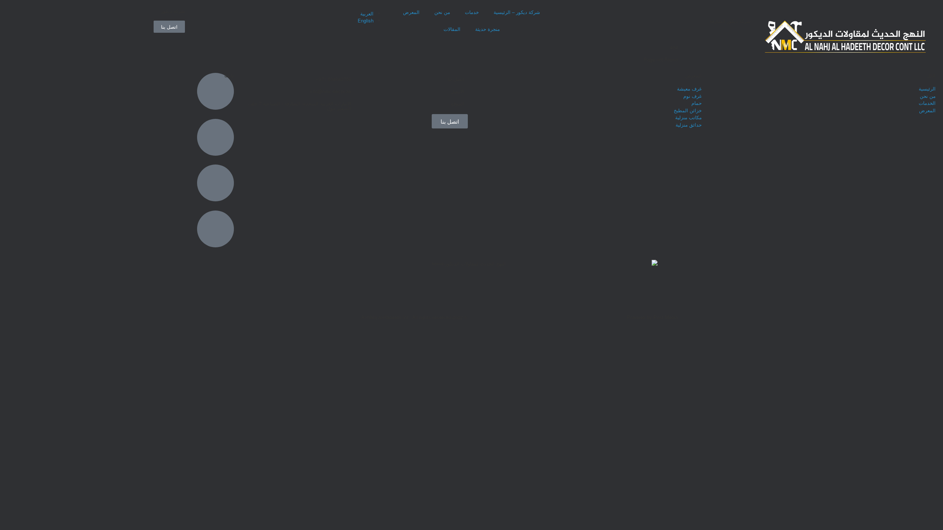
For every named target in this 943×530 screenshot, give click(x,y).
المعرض (411, 11)
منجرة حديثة (487, 28)
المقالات (452, 28)
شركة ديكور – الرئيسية (517, 11)
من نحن (442, 11)
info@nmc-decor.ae (330, 91)
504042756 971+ (333, 78)
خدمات (472, 11)
